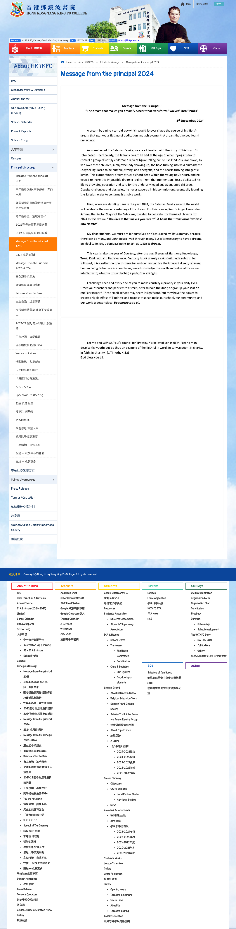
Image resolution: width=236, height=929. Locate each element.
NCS (150, 618)
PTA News (153, 613)
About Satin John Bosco (123, 693)
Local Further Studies (128, 794)
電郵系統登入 (111, 598)
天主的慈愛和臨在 (27, 370)
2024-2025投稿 (126, 757)
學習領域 (28, 884)
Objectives (116, 783)
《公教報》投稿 (119, 746)
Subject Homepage (23, 479)
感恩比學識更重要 (27, 436)
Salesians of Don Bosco (160, 672)
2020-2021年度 (126, 847)
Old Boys (156, 48)
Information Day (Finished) (37, 645)
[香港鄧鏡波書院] (48, 9)
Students (98, 48)
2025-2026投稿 (126, 751)
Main (188, 4)
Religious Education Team (123, 698)
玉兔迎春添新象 (25, 276)
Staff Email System (70, 603)
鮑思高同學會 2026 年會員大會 (209, 656)
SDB (186, 48)
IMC (13, 81)
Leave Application (113, 873)
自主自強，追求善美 (28, 301)
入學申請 (17, 149)
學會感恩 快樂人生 (27, 428)
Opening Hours (118, 889)
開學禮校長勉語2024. (29, 345)
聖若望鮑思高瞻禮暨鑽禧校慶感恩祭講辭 (34, 205)
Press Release (20, 489)
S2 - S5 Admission (33, 650)
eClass (216, 48)
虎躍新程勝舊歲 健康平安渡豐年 (34, 312)
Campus (16, 158)
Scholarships (203, 624)
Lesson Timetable (113, 863)
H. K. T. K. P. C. (23, 387)
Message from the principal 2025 (32, 178)
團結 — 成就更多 (26, 461)
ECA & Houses (111, 634)
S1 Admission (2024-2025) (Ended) (28, 110)
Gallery (107, 868)
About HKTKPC (33, 48)
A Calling (114, 741)
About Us (115, 905)
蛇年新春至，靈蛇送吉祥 (31, 216)
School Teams (117, 640)
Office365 (65, 634)
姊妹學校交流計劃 (23, 507)
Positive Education (113, 916)
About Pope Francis (120, 730)
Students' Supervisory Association (121, 627)
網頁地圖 (14, 574)
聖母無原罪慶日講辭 (28, 285)
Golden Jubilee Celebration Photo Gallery (32, 527)
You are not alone (26, 353)
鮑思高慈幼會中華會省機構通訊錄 (164, 680)
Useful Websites (118, 789)
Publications (203, 645)
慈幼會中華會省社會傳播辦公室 (164, 691)
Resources (109, 608)
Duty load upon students (124, 680)
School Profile (30, 655)
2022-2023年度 (126, 837)
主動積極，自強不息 (28, 445)
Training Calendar (69, 618)
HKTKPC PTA (155, 608)
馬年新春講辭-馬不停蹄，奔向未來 (34, 192)
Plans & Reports (21, 131)
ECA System (123, 672)
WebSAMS (66, 629)
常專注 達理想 (24, 412)
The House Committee (123, 653)
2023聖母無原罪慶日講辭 (31, 225)
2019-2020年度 (126, 853)
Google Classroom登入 (72, 613)
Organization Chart (200, 603)
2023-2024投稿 (126, 762)
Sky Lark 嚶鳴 (204, 640)
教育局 (15, 516)
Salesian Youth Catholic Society (122, 706)
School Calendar (21, 122)
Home (68, 62)
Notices (152, 593)
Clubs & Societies (119, 666)
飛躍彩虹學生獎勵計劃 (117, 921)
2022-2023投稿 (126, 767)
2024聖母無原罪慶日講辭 (31, 233)
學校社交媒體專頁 (23, 470)
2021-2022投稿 (126, 773)
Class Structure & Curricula (28, 90)
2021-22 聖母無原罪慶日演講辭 (34, 326)
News (113, 805)
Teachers (69, 48)
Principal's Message (109, 62)
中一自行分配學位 (33, 639)
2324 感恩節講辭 (26, 255)
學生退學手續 (155, 603)
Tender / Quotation (23, 498)
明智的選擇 (23, 420)
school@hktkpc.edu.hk (128, 40)
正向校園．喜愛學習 (28, 337)
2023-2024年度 (126, 831)
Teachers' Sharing (119, 911)
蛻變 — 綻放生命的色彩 (30, 453)
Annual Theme (20, 99)
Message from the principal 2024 (32, 244)
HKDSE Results (118, 815)
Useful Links (116, 900)
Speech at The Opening (29, 395)
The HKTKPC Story (201, 634)
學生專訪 (115, 821)
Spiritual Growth (112, 687)
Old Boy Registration (201, 593)
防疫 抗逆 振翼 (24, 403)
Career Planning (112, 778)
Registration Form (200, 598)
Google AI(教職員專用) (73, 608)
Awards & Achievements (117, 810)
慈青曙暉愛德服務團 (122, 724)
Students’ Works (113, 858)
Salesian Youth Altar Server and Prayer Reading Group (124, 717)
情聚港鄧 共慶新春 (28, 362)
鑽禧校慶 (17, 539)
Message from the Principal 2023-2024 (32, 265)
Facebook (196, 613)
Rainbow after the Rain (29, 293)
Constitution (123, 661)
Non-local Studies (126, 799)
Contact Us (202, 4)
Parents (126, 48)
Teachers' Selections (121, 894)
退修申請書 (110, 879)
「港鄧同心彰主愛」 (28, 378)
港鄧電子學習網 (69, 639)
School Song (19, 140)
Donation (195, 618)
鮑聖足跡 (115, 735)
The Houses (116, 645)
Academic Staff (68, 593)
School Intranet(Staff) (72, 598)
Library (107, 884)
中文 (218, 4)
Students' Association (115, 613)
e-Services (66, 624)
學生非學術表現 (119, 826)
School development (208, 629)
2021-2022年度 (126, 842)
